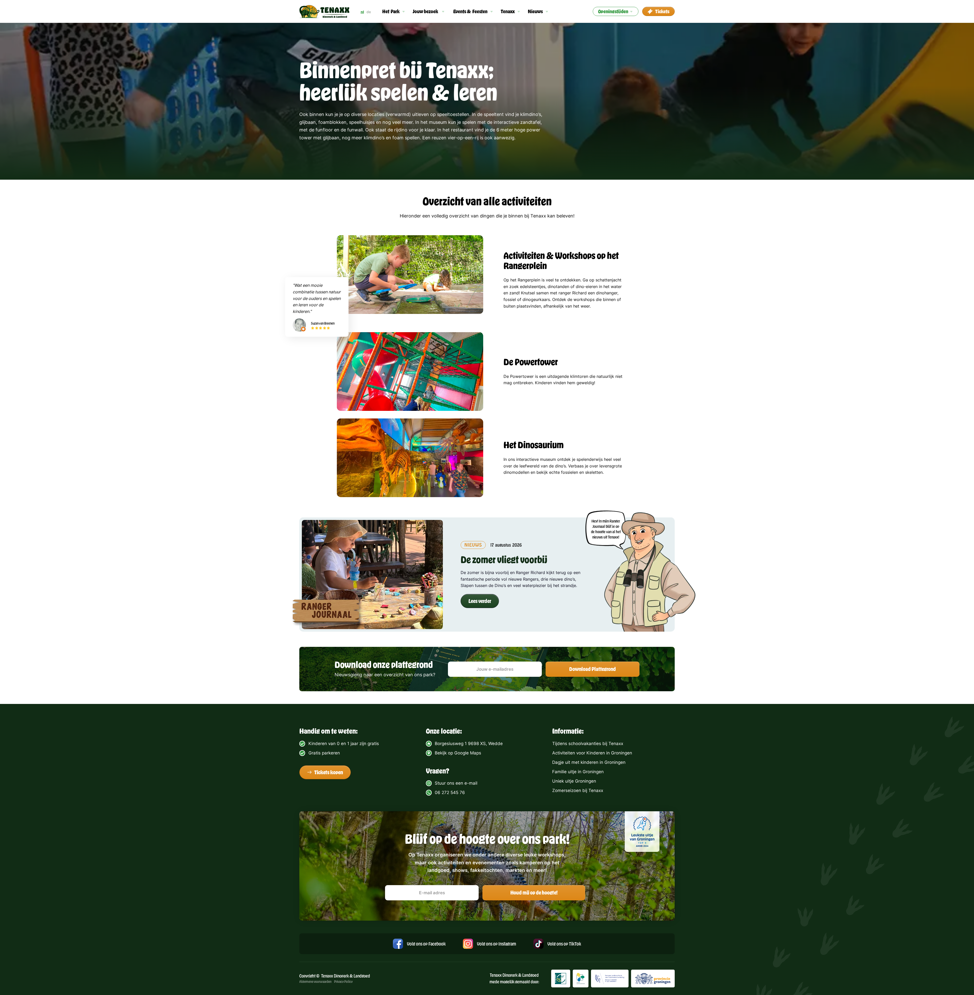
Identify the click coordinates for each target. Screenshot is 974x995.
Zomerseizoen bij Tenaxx (577, 790)
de (369, 12)
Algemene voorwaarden (315, 981)
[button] (394, 11)
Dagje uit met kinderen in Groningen (588, 762)
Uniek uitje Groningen (574, 781)
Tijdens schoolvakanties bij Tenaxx (587, 743)
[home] (324, 11)
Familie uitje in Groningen (578, 771)
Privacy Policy (343, 981)
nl (362, 12)
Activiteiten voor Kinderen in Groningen (592, 752)
